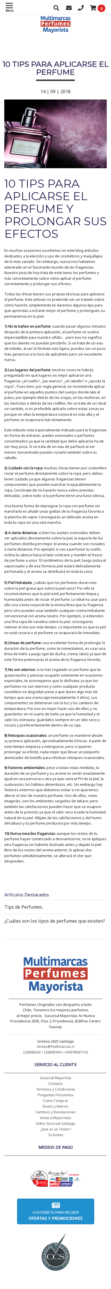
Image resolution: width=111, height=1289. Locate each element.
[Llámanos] (81, 8)
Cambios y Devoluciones (55, 1112)
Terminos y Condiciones (55, 1089)
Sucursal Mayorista (55, 1077)
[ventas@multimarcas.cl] (69, 8)
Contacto (55, 1083)
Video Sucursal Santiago (55, 1123)
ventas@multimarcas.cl (55, 1046)
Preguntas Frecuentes (55, 1095)
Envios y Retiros (55, 1106)
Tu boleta (55, 1134)
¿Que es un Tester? (55, 1129)
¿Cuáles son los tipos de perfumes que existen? (54, 921)
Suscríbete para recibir (56, 1215)
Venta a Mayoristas (55, 1117)
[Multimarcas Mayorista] (55, 976)
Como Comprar (55, 1100)
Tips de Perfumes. (23, 907)
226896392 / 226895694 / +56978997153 (55, 1052)
